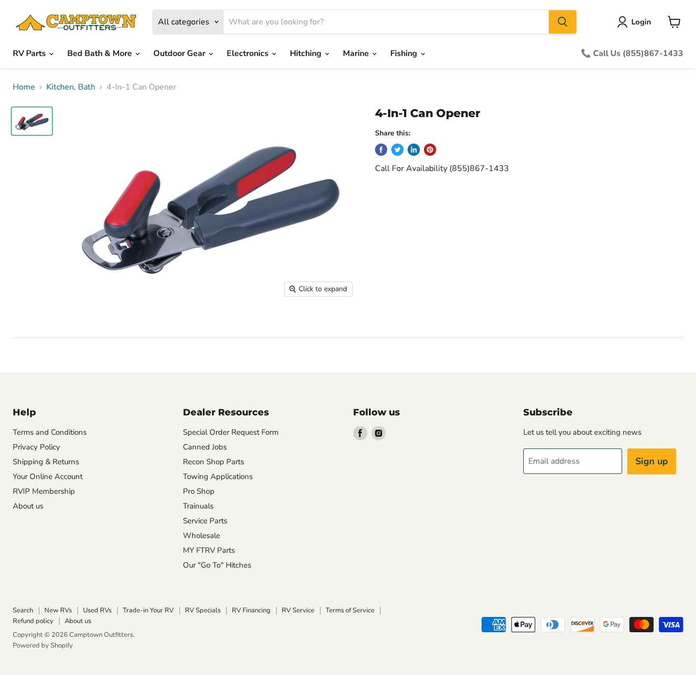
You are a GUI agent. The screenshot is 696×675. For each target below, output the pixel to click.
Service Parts (205, 521)
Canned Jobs (205, 447)
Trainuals (198, 506)
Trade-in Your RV (148, 610)
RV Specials (203, 610)
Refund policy (33, 621)
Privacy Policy (36, 447)
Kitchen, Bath (70, 87)
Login (641, 22)
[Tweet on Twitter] (397, 150)
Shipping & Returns (46, 462)
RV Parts (30, 53)
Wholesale (201, 535)
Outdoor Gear (180, 53)
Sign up (651, 461)
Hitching (307, 53)
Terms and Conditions (50, 432)
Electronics (249, 53)
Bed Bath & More (100, 53)
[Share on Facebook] (381, 150)
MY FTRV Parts (209, 550)
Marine (357, 53)
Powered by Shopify (43, 645)
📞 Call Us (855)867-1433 (632, 53)
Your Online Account (48, 476)
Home (24, 87)
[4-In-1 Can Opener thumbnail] (32, 121)
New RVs (58, 610)
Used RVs (97, 610)
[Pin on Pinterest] (430, 150)
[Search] (562, 22)
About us (28, 506)
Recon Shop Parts (213, 462)
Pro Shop (199, 491)
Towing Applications (218, 476)
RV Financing (251, 610)
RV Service (298, 610)
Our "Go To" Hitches (217, 565)
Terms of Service (350, 610)
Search (23, 610)
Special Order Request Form (231, 432)
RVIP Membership (44, 491)
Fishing (404, 53)
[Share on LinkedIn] (414, 150)
